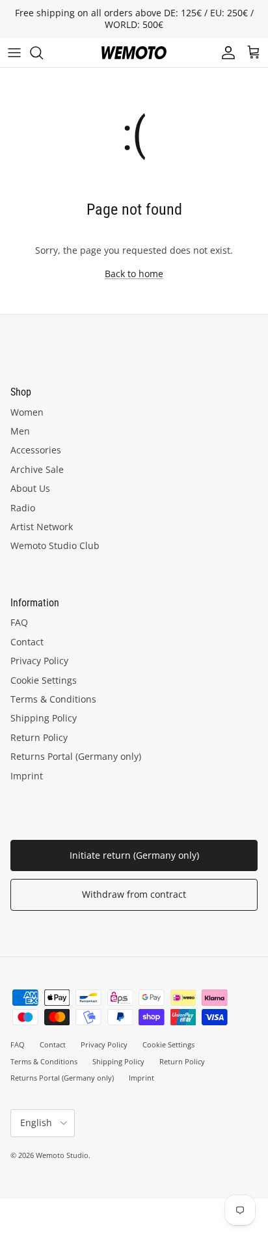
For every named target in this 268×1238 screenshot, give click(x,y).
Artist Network (41, 526)
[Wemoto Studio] (134, 52)
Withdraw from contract (134, 894)
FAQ (19, 622)
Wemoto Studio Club (55, 545)
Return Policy (39, 737)
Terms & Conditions (53, 699)
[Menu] (14, 52)
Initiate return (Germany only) (134, 855)
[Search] (43, 52)
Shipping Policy (43, 718)
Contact (27, 642)
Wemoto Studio (62, 1155)
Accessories (35, 450)
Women (27, 412)
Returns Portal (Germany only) (75, 756)
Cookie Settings (43, 680)
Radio (22, 508)
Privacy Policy (39, 660)
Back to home (134, 273)
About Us (30, 488)
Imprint (26, 776)
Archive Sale (37, 469)
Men (20, 431)
